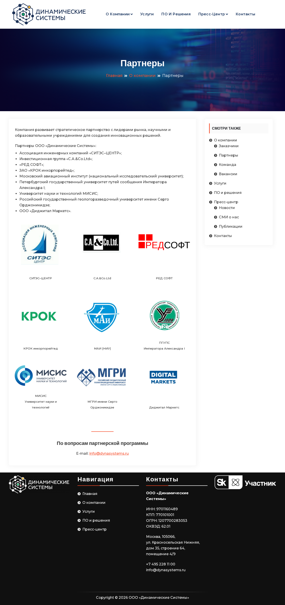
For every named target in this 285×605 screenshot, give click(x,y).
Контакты (245, 14)
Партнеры (228, 155)
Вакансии (228, 174)
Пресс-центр (211, 14)
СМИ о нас (229, 217)
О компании (118, 14)
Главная (89, 494)
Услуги (147, 14)
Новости (227, 208)
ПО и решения (175, 14)
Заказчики (229, 146)
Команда (227, 165)
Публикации (230, 226)
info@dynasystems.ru (109, 453)
